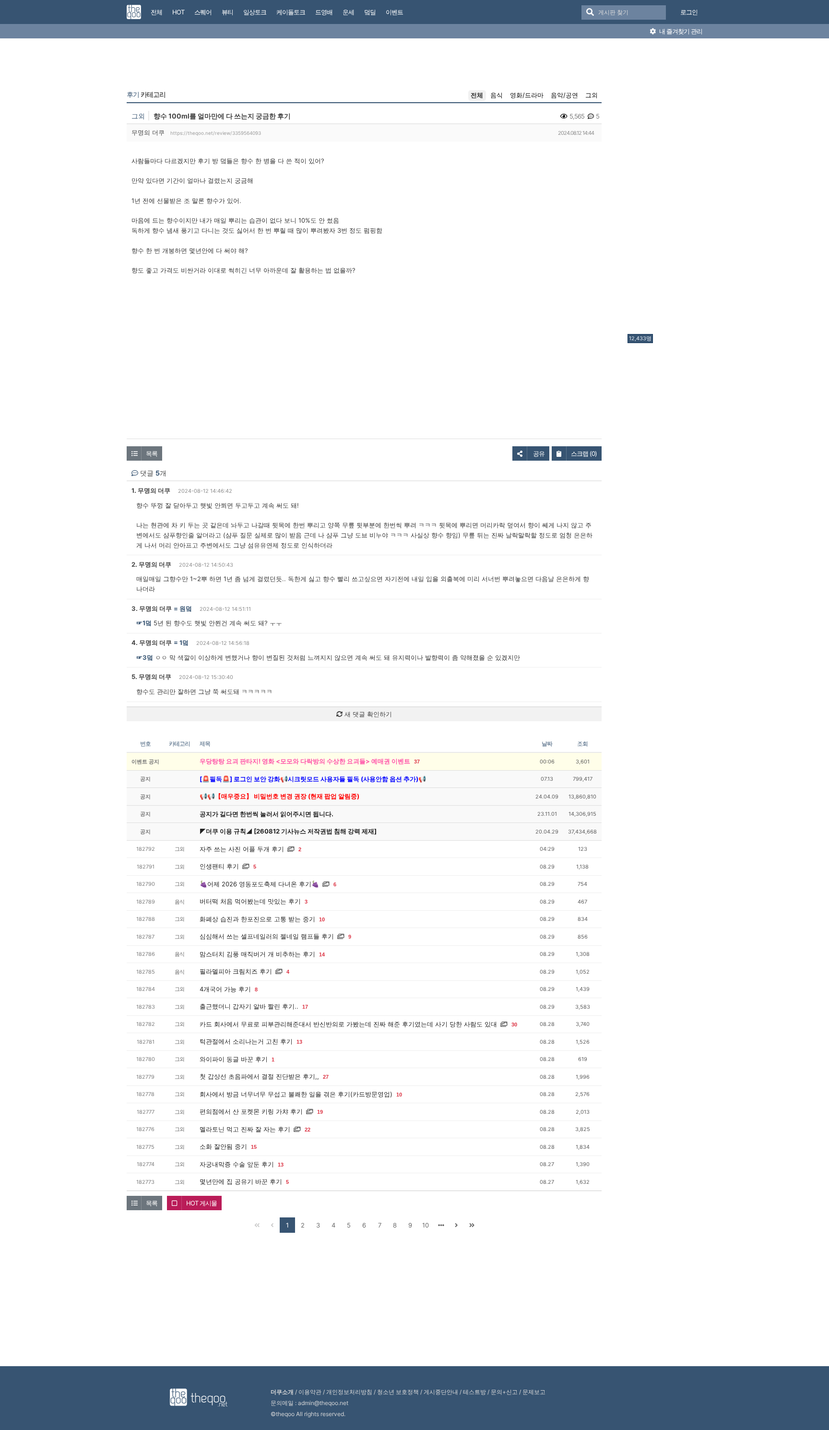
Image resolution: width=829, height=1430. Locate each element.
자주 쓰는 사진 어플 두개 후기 (242, 849)
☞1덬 (144, 623)
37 (417, 761)
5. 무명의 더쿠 (151, 676)
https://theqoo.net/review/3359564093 (215, 133)
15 (254, 1147)
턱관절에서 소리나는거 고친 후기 (246, 1041)
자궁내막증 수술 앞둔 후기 (237, 1164)
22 (307, 1129)
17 (305, 1007)
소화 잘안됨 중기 (223, 1146)
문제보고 (533, 1391)
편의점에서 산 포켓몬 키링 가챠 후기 (251, 1111)
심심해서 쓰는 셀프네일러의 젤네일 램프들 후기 (267, 936)
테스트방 (474, 1391)
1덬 (184, 642)
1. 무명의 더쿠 (150, 490)
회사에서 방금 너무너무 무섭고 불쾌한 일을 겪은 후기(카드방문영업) (296, 1094)
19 (320, 1112)
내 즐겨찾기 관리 (680, 31)
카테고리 (146, 94)
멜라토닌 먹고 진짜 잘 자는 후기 (245, 1129)
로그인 (689, 12)
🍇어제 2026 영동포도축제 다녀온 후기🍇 (259, 884)
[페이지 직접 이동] (441, 1225)
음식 (496, 95)
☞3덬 (144, 657)
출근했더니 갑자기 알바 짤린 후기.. (249, 1006)
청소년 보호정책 (398, 1391)
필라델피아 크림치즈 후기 (236, 971)
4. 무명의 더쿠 (151, 642)
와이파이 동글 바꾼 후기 (234, 1059)
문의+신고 (504, 1391)
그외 (591, 95)
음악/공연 (564, 95)
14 (322, 954)
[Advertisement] (666, 189)
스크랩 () (584, 453)
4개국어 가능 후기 (225, 989)
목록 (151, 453)
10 (322, 919)
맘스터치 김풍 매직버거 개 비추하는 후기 (257, 954)
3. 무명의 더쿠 (151, 608)
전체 (477, 95)
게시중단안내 (441, 1391)
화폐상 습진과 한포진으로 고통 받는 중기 (257, 919)
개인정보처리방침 (349, 1391)
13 (299, 1042)
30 (514, 1024)
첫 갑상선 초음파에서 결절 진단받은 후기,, (259, 1076)
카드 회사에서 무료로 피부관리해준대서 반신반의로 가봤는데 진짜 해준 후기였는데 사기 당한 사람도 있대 (348, 1024)
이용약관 (309, 1391)
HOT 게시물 (201, 1203)
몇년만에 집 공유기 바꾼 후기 (241, 1181)
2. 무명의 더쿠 (151, 564)
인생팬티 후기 (219, 866)
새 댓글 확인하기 (367, 714)
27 (326, 1077)
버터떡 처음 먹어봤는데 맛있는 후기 (250, 901)
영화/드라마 (527, 95)
